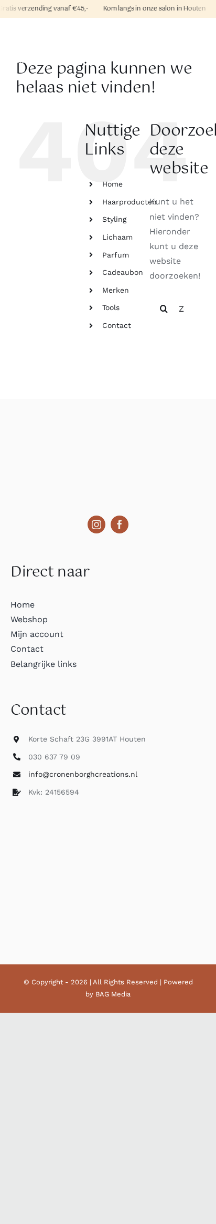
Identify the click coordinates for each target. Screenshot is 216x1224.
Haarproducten (129, 202)
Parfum (115, 255)
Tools (111, 307)
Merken (115, 290)
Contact (116, 325)
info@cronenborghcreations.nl (82, 774)
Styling (114, 219)
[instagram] (96, 524)
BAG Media (113, 994)
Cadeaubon (122, 272)
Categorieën (36, 32)
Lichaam (117, 237)
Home (112, 184)
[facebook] (119, 524)
